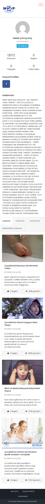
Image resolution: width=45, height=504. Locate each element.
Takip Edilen (34, 221)
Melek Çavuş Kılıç (14, 272)
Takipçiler (19, 221)
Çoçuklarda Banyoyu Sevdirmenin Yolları (21, 267)
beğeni (14, 291)
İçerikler (6, 221)
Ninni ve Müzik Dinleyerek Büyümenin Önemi (22, 389)
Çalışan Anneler (28, 491)
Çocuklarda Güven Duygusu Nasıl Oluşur (20, 323)
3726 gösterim (34, 411)
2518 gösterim (34, 291)
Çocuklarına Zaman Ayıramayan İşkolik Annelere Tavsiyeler (20, 453)
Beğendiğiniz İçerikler (12, 228)
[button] (22, 46)
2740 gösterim (34, 480)
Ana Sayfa (14, 491)
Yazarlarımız (22, 496)
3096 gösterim (34, 353)
